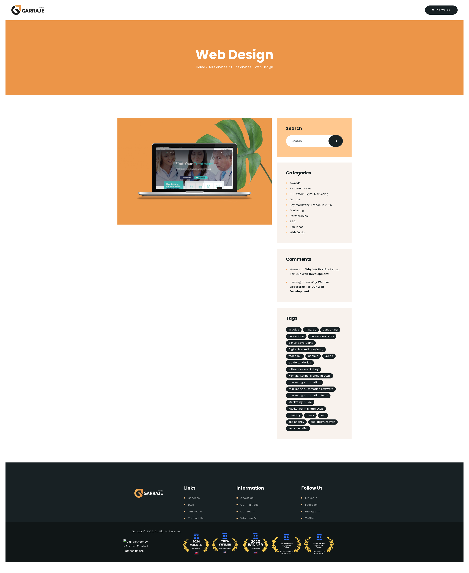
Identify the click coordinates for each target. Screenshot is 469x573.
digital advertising (301, 342)
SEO (293, 221)
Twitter (310, 518)
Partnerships (299, 216)
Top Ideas (296, 227)
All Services (218, 67)
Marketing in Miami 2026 (306, 408)
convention (296, 336)
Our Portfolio (249, 504)
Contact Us (196, 518)
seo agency (296, 421)
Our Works (195, 511)
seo (323, 415)
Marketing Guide (300, 402)
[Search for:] (314, 141)
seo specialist (298, 428)
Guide (329, 356)
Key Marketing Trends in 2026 (311, 205)
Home (200, 67)
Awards (295, 183)
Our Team (247, 511)
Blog (191, 504)
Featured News (300, 188)
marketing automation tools (308, 395)
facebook (295, 356)
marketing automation (304, 382)
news (310, 415)
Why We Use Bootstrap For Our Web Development (309, 286)
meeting (294, 415)
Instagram (312, 511)
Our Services (241, 67)
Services (194, 498)
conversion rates (322, 336)
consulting (330, 329)
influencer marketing (304, 369)
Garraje (295, 199)
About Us (247, 498)
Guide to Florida (300, 362)
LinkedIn (311, 498)
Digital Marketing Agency (306, 349)
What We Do (248, 518)
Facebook (311, 504)
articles (294, 329)
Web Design (298, 232)
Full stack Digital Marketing (309, 194)
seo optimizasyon (323, 421)
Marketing (297, 210)
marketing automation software (311, 389)
